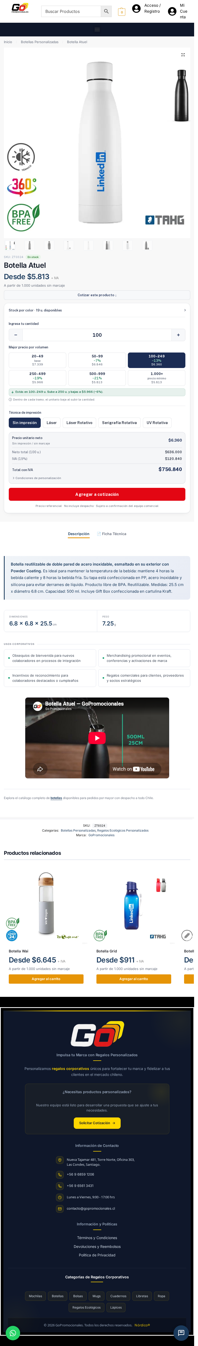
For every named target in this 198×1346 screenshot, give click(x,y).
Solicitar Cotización (97, 1123)
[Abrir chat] (181, 1333)
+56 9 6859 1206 (80, 1174)
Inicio (8, 42)
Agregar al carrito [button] (46, 979)
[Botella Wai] (46, 905)
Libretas (142, 1296)
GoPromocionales (101, 835)
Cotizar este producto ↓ (97, 295)
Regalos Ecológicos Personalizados (122, 830)
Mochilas (35, 1296)
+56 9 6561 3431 (80, 1186)
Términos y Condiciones (97, 1237)
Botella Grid (106, 951)
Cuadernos (118, 1296)
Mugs (97, 1296)
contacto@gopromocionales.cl (91, 1208)
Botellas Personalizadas (40, 42)
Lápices (116, 1307)
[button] (97, 29)
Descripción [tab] (78, 533)
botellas (56, 798)
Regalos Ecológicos (86, 1307)
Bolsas (78, 1296)
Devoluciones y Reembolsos (97, 1246)
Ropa (161, 1296)
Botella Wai (18, 951)
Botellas (57, 1296)
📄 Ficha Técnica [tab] (111, 533)
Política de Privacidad (97, 1255)
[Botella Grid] (134, 905)
